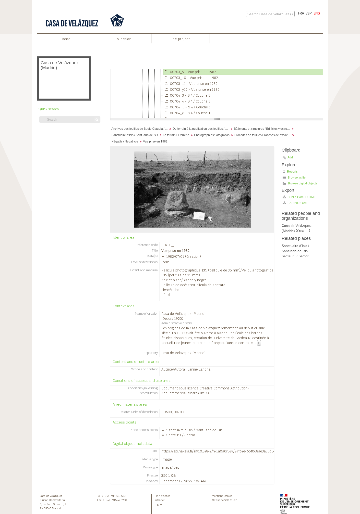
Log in (158, 504)
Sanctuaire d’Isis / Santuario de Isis (134, 135)
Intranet (160, 500)
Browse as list (296, 177)
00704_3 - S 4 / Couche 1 (190, 95)
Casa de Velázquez (51, 496)
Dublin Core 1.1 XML (301, 197)
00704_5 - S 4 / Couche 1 (190, 107)
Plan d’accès (162, 496)
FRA (301, 13)
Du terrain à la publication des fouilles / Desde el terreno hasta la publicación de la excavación (201, 128)
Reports (292, 171)
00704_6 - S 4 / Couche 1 (190, 113)
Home (65, 39)
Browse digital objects (302, 183)
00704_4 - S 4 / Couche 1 (190, 101)
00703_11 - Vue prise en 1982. (194, 83)
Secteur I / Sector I (181, 435)
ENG (317, 13)
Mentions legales (222, 496)
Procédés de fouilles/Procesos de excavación (263, 135)
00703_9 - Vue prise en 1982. (193, 72)
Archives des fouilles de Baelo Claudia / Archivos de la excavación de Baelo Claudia (140, 128)
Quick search (48, 109)
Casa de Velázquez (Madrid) (183, 313)
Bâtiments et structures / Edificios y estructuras (262, 128)
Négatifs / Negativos (124, 141)
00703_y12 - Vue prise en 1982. (195, 89)
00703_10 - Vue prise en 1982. (194, 78)
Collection (123, 39)
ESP (309, 13)
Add (290, 157)
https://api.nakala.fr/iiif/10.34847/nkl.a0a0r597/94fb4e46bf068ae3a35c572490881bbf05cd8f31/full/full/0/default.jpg (251, 451)
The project (180, 39)
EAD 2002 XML (297, 203)
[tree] (216, 93)
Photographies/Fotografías (211, 135)
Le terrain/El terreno (176, 135)
